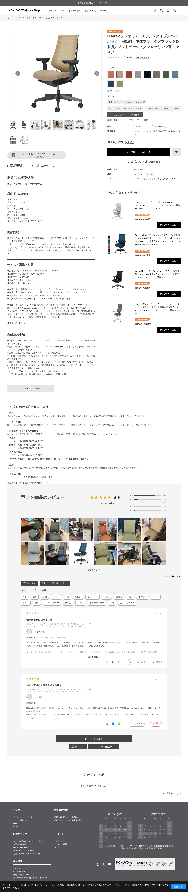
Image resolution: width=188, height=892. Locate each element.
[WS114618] (13, 125)
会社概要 (16, 868)
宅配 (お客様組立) (20, 844)
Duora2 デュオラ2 (166, 179)
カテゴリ (52, 10)
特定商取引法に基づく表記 (23, 874)
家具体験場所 (74, 10)
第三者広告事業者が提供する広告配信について (31, 878)
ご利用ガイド (26, 483)
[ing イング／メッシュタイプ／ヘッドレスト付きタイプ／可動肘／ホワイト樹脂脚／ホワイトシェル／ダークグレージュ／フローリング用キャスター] (119, 312)
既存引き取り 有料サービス (24, 847)
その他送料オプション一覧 (23, 850)
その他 (16, 826)
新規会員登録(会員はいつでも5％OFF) (94, 3)
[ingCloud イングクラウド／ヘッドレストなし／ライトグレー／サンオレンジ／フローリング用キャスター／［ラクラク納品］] (119, 211)
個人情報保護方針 (20, 871)
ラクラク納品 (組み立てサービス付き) (28, 841)
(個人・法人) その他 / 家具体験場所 (68, 820)
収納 (15, 823)
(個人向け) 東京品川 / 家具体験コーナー (70, 817)
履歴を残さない (173, 793)
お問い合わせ (59, 847)
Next (96, 73)
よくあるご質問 (60, 844)
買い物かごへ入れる (139, 151)
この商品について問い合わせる (143, 161)
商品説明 (16, 165)
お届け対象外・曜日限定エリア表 (26, 853)
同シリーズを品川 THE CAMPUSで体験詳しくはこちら (37, 155)
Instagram (97, 864)
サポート (104, 10)
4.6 (117, 497)
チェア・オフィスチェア (144, 179)
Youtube (109, 864)
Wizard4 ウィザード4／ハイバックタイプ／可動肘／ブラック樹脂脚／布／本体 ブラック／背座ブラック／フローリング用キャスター (157, 274)
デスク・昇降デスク (21, 820)
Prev (17, 73)
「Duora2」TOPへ (30, 388)
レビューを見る (142, 57)
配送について (90, 10)
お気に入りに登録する (176, 152)
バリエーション (45, 165)
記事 (62, 10)
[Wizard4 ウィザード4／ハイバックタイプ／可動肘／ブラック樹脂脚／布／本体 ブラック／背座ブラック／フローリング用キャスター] (119, 280)
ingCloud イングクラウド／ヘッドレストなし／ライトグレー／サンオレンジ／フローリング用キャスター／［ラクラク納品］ (158, 205)
